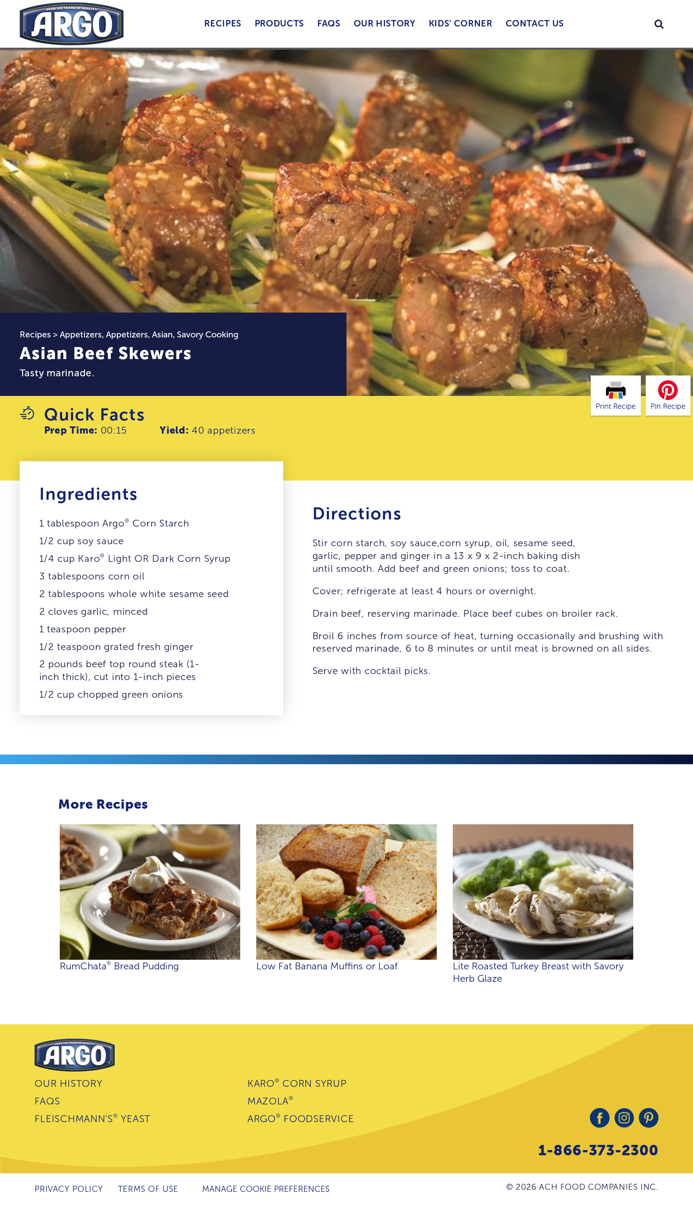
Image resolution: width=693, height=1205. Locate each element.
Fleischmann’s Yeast (92, 1118)
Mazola (270, 1100)
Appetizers (81, 334)
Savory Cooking (208, 334)
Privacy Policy (68, 1189)
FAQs (328, 23)
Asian (162, 334)
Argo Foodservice (300, 1118)
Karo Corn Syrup (297, 1083)
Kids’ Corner (460, 23)
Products (279, 23)
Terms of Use (148, 1189)
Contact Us (535, 23)
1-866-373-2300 (598, 1150)
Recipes (222, 23)
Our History (384, 23)
